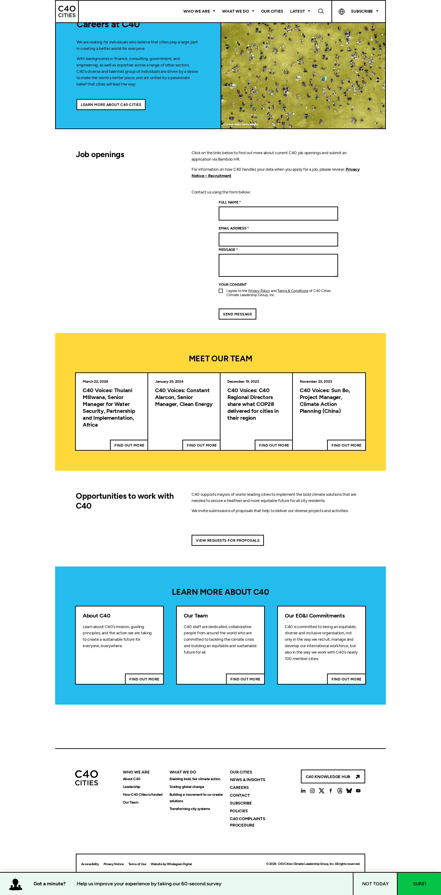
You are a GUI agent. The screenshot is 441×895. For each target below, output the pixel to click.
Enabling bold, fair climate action (195, 779)
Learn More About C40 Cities (111, 104)
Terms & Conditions (292, 291)
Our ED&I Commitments (315, 615)
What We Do (235, 11)
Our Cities (272, 11)
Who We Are (196, 11)
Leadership (131, 787)
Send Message (237, 314)
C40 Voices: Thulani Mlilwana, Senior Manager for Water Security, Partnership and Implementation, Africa (109, 407)
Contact (240, 795)
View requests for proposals (228, 540)
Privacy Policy (259, 291)
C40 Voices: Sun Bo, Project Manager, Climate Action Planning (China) (325, 400)
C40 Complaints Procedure (247, 822)
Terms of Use (137, 864)
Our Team (196, 615)
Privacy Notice (114, 864)
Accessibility (90, 864)
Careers (239, 787)
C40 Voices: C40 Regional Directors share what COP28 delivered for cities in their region (253, 404)
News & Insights (247, 779)
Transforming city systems (190, 809)
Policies (239, 810)
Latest (297, 11)
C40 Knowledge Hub (328, 776)
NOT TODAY (375, 884)
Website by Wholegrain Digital (171, 864)
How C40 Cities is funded (143, 794)
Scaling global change (187, 787)
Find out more (129, 445)
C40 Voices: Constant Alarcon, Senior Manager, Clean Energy (183, 397)
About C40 (96, 615)
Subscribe (241, 803)
